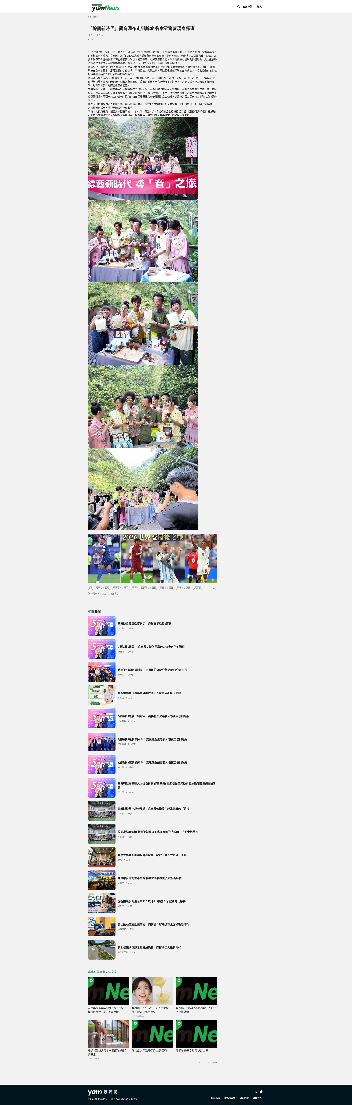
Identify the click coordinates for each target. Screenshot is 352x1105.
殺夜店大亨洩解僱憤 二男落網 (149, 1050)
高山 (126, 588)
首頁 (89, 17)
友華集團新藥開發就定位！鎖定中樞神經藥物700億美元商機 (107, 1010)
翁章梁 (116, 588)
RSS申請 (247, 6)
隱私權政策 (229, 1097)
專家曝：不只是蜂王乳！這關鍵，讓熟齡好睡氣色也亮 (151, 1010)
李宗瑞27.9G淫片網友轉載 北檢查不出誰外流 (196, 1010)
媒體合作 (257, 1097)
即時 (95, 17)
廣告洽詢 (244, 1097)
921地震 (93, 593)
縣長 (103, 593)
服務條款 (215, 1097)
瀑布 (107, 588)
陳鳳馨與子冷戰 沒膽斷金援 (192, 1050)
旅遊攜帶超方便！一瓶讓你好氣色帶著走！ (107, 1052)
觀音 (98, 588)
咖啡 (162, 588)
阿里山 (113, 593)
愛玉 (179, 588)
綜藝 (154, 588)
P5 (90, 588)
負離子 (144, 588)
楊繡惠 (197, 588)
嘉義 (134, 588)
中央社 (91, 34)
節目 (171, 588)
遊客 (188, 588)
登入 (259, 6)
